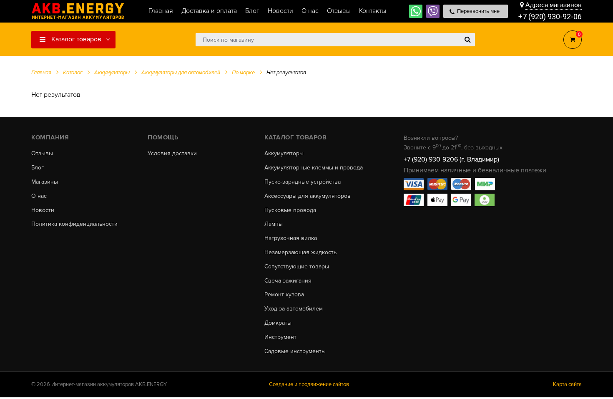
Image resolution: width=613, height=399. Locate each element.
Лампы (273, 224)
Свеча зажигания (288, 281)
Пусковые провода (290, 210)
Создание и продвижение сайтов (309, 384)
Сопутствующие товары (296, 266)
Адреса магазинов (553, 5)
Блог (37, 167)
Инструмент (280, 337)
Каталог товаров (75, 39)
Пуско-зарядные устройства (302, 182)
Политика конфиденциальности (74, 224)
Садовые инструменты (295, 351)
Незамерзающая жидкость (300, 252)
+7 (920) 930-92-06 (550, 16)
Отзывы (42, 153)
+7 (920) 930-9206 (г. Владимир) (451, 159)
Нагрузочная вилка (290, 238)
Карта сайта (567, 384)
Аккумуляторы (284, 153)
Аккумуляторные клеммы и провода (313, 167)
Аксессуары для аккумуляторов (307, 196)
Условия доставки (172, 153)
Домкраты (277, 323)
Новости (42, 210)
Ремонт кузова (284, 294)
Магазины (44, 182)
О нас (39, 196)
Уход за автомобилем (293, 309)
